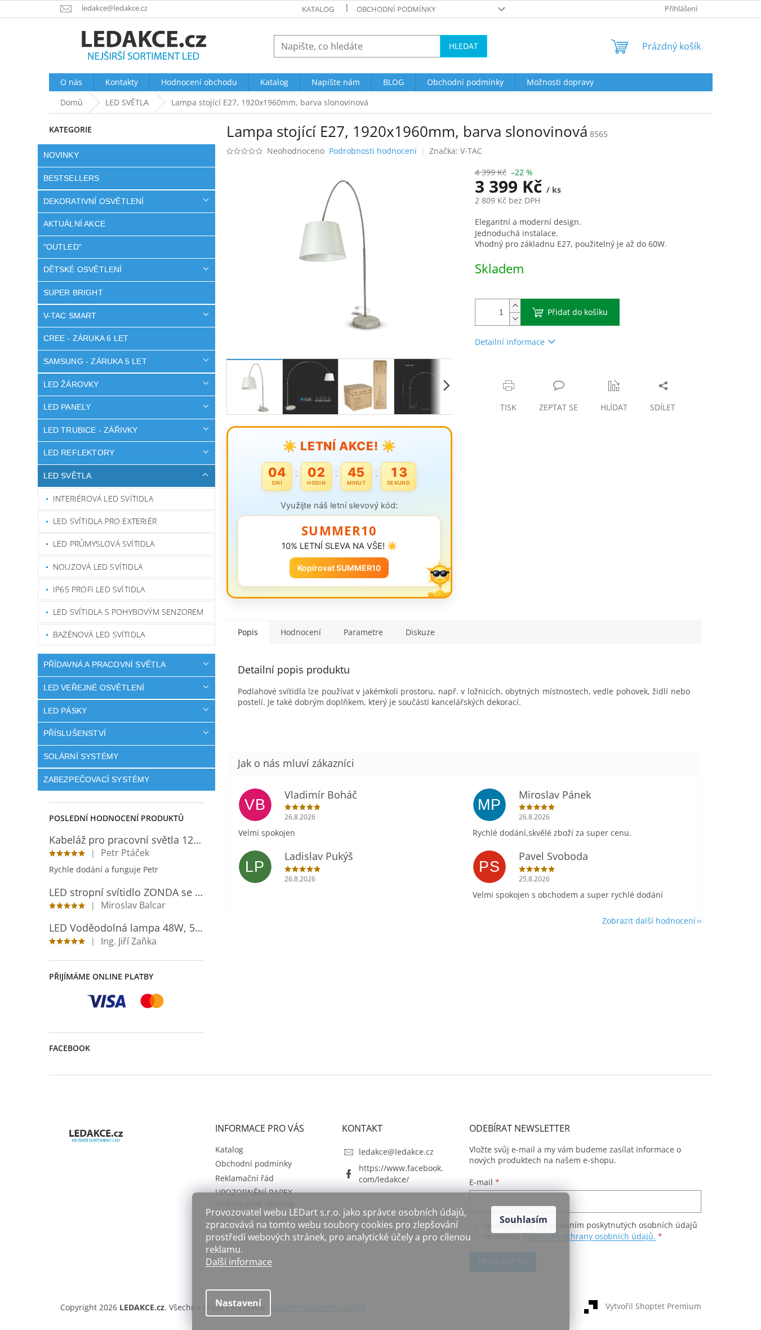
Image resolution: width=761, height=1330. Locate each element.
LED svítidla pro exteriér (105, 521)
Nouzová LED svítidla (98, 566)
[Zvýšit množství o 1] (514, 305)
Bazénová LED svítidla (99, 634)
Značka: (455, 150)
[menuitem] (71, 82)
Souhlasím (524, 1219)
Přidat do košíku (578, 312)
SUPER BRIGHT (73, 292)
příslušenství (74, 733)
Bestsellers (71, 178)
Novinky (61, 154)
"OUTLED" (62, 246)
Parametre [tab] (363, 632)
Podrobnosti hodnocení (373, 150)
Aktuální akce (74, 223)
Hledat (463, 46)
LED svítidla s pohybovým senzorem (128, 611)
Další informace (239, 1262)
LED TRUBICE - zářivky (90, 430)
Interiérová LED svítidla (103, 498)
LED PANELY (67, 406)
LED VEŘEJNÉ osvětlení (94, 687)
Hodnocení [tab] (301, 632)
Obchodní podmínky (396, 9)
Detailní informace (510, 341)
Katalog (318, 9)
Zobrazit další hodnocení (649, 920)
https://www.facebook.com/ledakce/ (401, 1173)
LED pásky (65, 710)
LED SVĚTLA (67, 475)
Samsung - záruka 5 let (95, 361)
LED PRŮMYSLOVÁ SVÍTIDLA (104, 543)
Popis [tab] (248, 632)
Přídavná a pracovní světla (104, 664)
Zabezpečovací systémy (96, 779)
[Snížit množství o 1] (514, 318)
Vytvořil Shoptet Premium (653, 1306)
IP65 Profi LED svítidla (99, 589)
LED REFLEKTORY (79, 452)
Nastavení (238, 1303)
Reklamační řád (244, 1178)
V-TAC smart (70, 315)
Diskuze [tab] (420, 632)
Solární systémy (81, 756)
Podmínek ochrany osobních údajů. (589, 1236)
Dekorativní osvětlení (93, 201)
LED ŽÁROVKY (71, 384)
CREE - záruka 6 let (86, 338)
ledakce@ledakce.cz (396, 1151)
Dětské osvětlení (82, 269)
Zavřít (535, 374)
